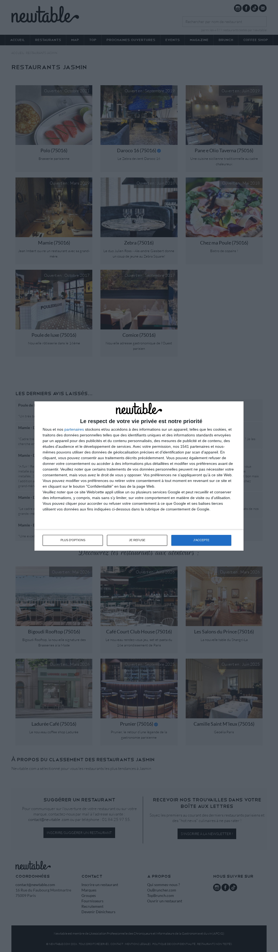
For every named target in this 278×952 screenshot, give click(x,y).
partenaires (74, 429)
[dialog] (139, 476)
